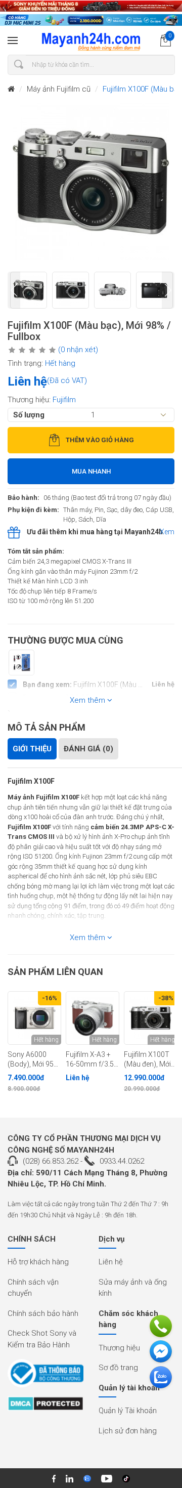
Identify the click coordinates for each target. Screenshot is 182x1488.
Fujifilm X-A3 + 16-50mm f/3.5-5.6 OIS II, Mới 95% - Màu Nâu (91, 1059)
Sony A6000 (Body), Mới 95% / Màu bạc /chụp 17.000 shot (34, 1059)
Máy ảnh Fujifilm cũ (58, 89)
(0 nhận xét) (78, 349)
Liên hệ (111, 1261)
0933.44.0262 (122, 1161)
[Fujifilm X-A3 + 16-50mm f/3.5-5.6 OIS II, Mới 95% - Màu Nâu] (92, 1018)
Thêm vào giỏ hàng (100, 440)
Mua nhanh (91, 471)
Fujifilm (64, 399)
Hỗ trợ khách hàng (38, 1261)
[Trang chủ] (11, 89)
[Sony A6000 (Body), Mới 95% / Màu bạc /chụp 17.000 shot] (34, 1018)
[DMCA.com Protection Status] (45, 1407)
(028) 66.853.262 (50, 1161)
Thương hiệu (119, 1347)
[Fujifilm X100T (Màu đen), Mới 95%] (150, 1018)
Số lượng (28, 414)
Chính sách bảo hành (43, 1313)
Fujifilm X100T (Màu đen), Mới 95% (147, 1059)
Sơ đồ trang (118, 1367)
